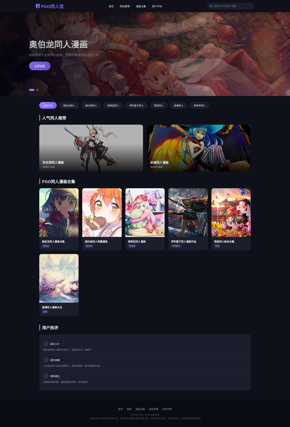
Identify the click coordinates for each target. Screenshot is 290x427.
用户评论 (157, 6)
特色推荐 (125, 6)
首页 (111, 6)
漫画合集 (141, 6)
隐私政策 (153, 409)
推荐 (129, 409)
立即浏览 (39, 66)
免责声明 (167, 409)
